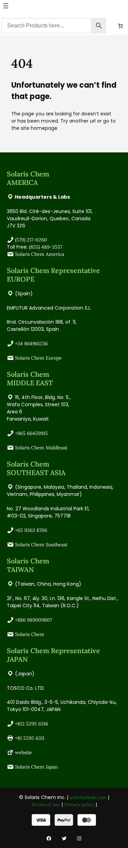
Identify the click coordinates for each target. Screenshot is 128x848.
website (23, 752)
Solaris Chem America (39, 254)
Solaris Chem (29, 634)
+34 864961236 (31, 343)
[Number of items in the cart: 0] (120, 26)
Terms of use (45, 804)
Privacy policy (79, 804)
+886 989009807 (33, 620)
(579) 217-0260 (31, 240)
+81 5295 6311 (29, 738)
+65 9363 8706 (31, 530)
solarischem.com (88, 797)
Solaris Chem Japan (36, 767)
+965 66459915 (31, 433)
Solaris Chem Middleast (41, 448)
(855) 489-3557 (45, 247)
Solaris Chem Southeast (41, 544)
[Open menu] (6, 6)
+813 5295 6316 (31, 724)
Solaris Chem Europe (38, 358)
